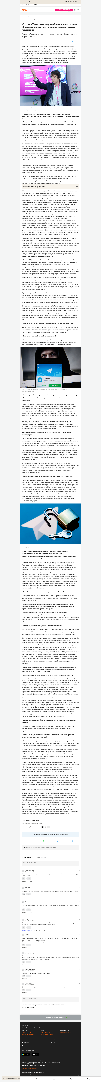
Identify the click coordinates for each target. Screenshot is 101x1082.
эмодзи (28, 878)
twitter (54, 1040)
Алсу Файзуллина (29, 919)
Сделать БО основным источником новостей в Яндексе (50, 834)
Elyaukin (27, 887)
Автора (43, 857)
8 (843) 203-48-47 (45, 1032)
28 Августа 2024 (26, 17)
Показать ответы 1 (27, 930)
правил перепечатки (37, 1074)
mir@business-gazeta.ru (47, 1034)
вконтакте (27, 1040)
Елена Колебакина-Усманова (30, 820)
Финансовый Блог (30, 969)
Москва (32, 5)
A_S (26, 901)
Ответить (24, 881)
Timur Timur (28, 983)
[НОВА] (63, 10)
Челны (23, 5)
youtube (26, 1045)
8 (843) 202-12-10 (26, 1032)
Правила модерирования (28, 1007)
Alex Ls (27, 934)
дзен (53, 1042)
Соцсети (36, 19)
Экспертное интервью (27, 19)
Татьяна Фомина (29, 870)
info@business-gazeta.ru (28, 1034)
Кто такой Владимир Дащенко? (34, 187)
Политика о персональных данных (29, 1068)
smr (26, 952)
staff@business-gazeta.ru (66, 1032)
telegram (26, 1042)
